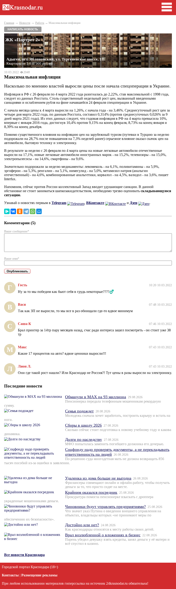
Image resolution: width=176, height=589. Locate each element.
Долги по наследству (83, 439)
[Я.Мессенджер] (7, 211)
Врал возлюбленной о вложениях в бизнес (102, 535)
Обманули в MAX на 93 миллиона (95, 397)
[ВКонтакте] (13, 211)
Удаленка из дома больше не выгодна (98, 478)
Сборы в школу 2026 (83, 425)
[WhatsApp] (32, 211)
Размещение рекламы (39, 575)
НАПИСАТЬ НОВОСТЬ (23, 29)
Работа (39, 23)
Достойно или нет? (82, 525)
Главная (9, 23)
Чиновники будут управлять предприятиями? (105, 506)
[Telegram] (26, 211)
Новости (24, 23)
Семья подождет (79, 411)
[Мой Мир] (39, 211)
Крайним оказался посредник (91, 492)
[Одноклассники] (19, 211)
